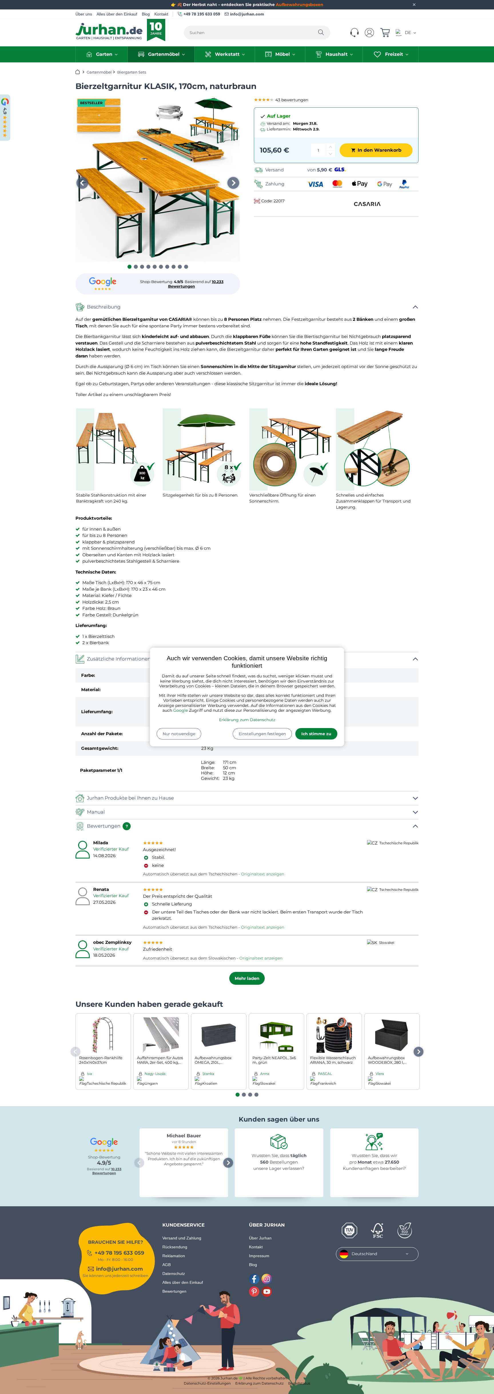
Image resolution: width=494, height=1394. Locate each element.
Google (180, 710)
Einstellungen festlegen (262, 733)
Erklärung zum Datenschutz (247, 719)
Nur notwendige (179, 733)
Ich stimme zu (316, 733)
